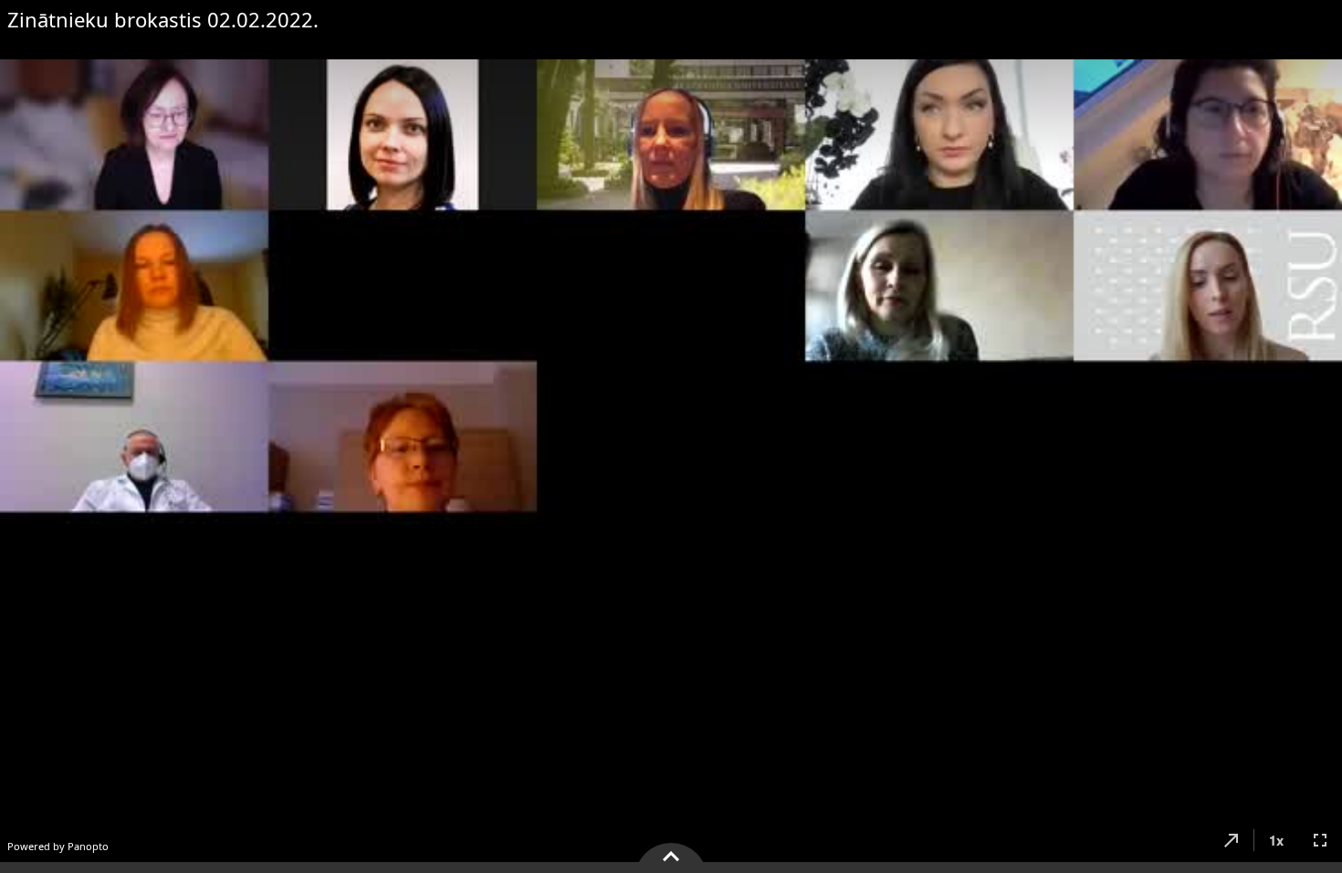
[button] (1231, 840)
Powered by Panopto (58, 846)
